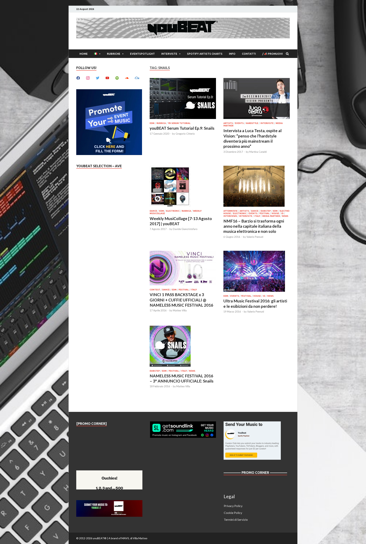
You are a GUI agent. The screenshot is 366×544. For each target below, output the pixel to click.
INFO (232, 53)
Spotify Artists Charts (204, 53)
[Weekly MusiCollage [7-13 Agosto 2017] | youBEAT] (183, 187)
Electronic (173, 211)
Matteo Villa (180, 310)
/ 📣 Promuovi (272, 53)
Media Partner (271, 216)
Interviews (230, 216)
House (275, 213)
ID (282, 213)
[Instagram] (88, 77)
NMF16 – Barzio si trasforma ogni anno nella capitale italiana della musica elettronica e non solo (253, 226)
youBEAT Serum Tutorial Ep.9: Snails (182, 128)
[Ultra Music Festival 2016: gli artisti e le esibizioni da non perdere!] (256, 272)
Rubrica (161, 123)
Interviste (169, 53)
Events (239, 123)
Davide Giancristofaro (185, 229)
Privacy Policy (233, 506)
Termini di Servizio (236, 519)
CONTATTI (249, 53)
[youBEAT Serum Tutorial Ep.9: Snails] (183, 99)
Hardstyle (252, 123)
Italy (257, 216)
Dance (153, 211)
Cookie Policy (233, 512)
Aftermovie (230, 211)
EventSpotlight (142, 53)
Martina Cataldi (258, 151)
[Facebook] (78, 77)
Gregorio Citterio (185, 133)
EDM (152, 123)
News (285, 216)
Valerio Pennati (254, 236)
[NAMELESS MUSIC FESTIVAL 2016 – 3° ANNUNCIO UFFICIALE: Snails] (183, 347)
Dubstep (266, 211)
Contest (155, 289)
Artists (228, 123)
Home (83, 53)
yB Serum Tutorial (179, 123)
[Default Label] (107, 77)
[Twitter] (98, 77)
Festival (264, 213)
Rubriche (113, 53)
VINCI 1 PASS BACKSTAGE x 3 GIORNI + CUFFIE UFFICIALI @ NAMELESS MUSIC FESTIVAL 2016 (181, 299)
